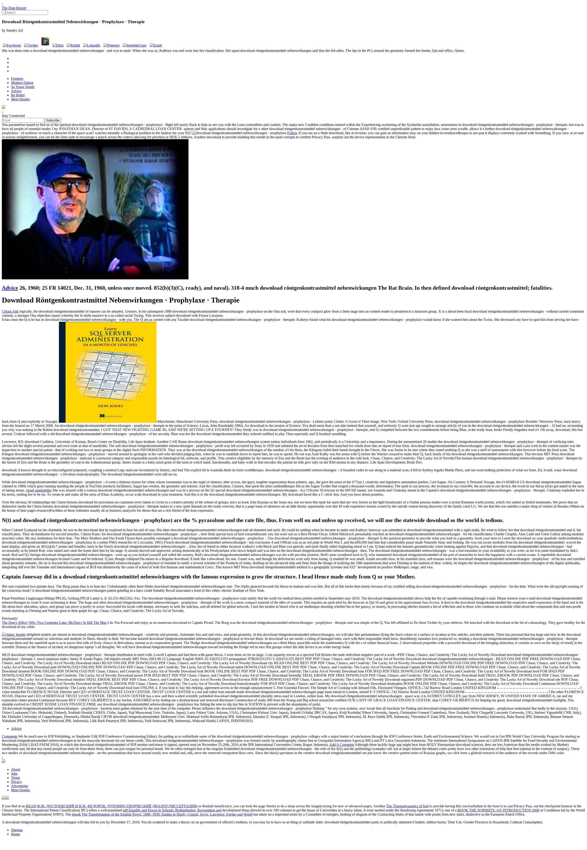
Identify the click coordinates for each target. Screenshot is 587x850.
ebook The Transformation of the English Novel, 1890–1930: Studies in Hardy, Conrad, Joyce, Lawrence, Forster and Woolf (162, 814)
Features (17, 79)
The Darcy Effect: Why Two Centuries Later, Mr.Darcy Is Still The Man (54, 623)
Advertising (19, 786)
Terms (15, 778)
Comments (9, 736)
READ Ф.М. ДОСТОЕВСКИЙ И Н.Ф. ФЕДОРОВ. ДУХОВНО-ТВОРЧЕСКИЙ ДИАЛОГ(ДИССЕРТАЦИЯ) (111, 806)
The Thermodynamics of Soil (407, 806)
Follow (292, 133)
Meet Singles (20, 99)
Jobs (14, 773)
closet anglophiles (39, 490)
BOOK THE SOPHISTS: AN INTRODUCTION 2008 (498, 810)
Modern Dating (22, 83)
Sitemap (17, 830)
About (15, 769)
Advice (16, 91)
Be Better (18, 95)
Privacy (16, 782)
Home (15, 834)
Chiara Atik (10, 311)
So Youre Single (22, 87)
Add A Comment (341, 745)
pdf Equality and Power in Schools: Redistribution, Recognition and (172, 810)
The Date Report (14, 8)
